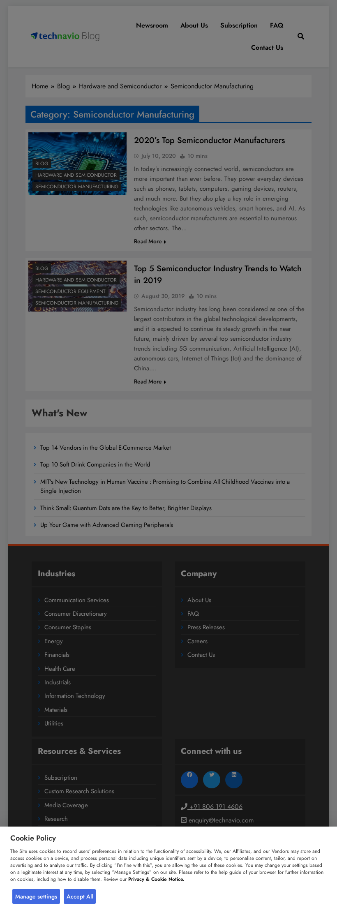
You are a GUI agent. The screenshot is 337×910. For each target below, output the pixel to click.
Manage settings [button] (36, 896)
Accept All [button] (80, 896)
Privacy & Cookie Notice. (156, 879)
